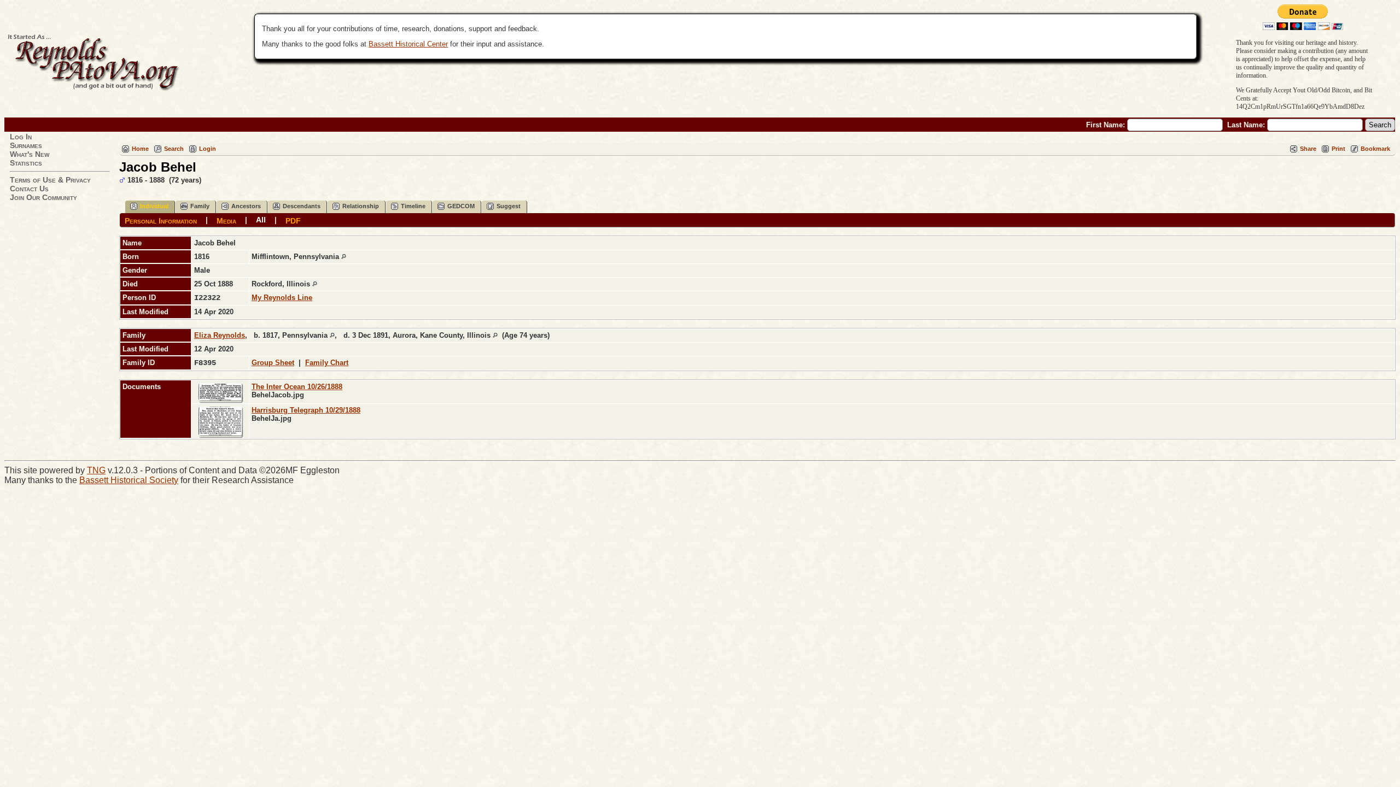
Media (226, 220)
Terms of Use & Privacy (50, 179)
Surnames (26, 145)
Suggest (509, 206)
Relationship (360, 206)
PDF (293, 220)
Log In (21, 136)
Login (207, 148)
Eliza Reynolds (219, 335)
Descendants (301, 206)
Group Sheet (273, 363)
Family (199, 206)
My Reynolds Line (282, 297)
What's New (29, 154)
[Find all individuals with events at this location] (343, 256)
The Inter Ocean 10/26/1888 (297, 387)
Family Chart (326, 363)
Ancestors (246, 206)
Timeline (413, 206)
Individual (154, 206)
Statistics (26, 162)
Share (1308, 148)
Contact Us (29, 188)
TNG (96, 470)
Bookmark (1375, 148)
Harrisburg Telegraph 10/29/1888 (306, 410)
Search (174, 148)
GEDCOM (461, 206)
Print (1338, 148)
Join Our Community (43, 197)
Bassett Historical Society (128, 480)
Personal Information (161, 220)
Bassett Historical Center (408, 44)
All (261, 219)
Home (140, 148)
